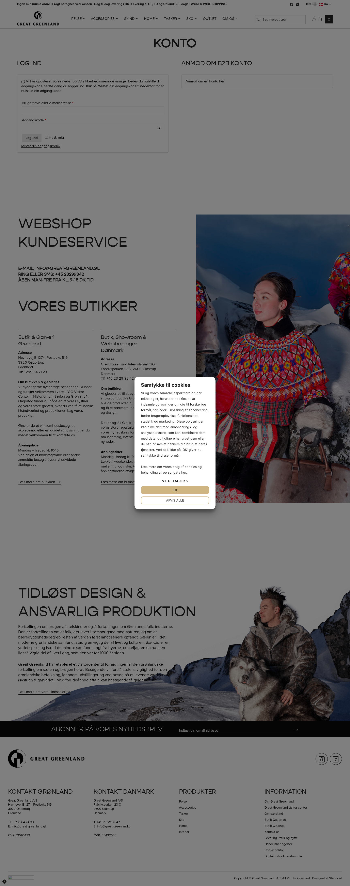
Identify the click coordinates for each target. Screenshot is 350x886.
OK (175, 490)
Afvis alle (175, 500)
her (183, 472)
